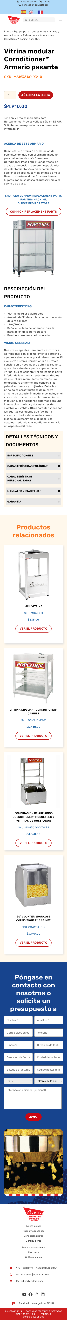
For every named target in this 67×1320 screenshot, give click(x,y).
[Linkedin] (43, 1294)
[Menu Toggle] (60, 20)
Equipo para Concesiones (30, 31)
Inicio (7, 31)
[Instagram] (37, 1294)
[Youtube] (24, 1294)
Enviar (33, 1116)
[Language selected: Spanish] (33, 12)
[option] (32, 12)
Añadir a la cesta (35, 95)
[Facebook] (30, 1294)
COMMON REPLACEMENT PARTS (33, 211)
